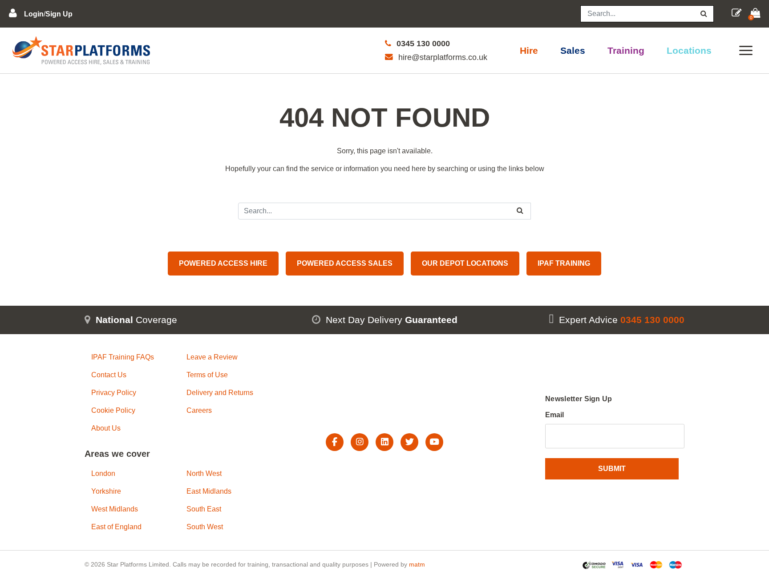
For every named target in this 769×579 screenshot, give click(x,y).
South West (204, 527)
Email (554, 415)
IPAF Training (564, 263)
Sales (572, 50)
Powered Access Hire (223, 263)
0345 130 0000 (423, 43)
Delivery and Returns (219, 392)
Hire (529, 50)
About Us (106, 428)
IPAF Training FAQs (122, 357)
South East (203, 509)
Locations (689, 50)
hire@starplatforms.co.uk (442, 57)
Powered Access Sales (345, 263)
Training (625, 50)
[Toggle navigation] (746, 50)
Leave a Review (212, 357)
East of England (116, 527)
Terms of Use (207, 375)
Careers (199, 410)
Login (34, 14)
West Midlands (114, 509)
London (103, 473)
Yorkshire (106, 491)
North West (204, 473)
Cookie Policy (113, 410)
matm (417, 564)
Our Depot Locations (465, 263)
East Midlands (208, 491)
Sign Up (59, 14)
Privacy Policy (113, 392)
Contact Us (108, 375)
